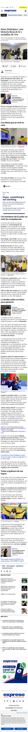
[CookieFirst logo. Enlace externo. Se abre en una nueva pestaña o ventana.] (1, 714)
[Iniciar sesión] (26, 11)
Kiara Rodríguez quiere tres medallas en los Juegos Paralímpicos (18, 552)
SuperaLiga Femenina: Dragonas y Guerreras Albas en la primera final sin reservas (8, 581)
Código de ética (14, 705)
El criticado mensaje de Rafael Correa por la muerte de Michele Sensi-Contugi (13, 633)
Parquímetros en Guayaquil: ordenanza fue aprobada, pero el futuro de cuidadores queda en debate (14, 641)
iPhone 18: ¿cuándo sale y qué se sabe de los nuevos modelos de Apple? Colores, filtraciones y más (14, 649)
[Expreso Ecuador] (14, 696)
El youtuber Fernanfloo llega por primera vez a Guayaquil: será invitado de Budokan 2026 (9, 603)
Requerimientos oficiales (14, 708)
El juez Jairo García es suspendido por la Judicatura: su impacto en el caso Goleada (12, 627)
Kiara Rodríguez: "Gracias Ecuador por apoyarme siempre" (18, 99)
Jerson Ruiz (8, 70)
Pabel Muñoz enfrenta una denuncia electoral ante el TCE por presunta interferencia (8, 588)
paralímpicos (19, 566)
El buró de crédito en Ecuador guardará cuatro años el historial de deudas (8, 610)
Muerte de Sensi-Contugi (15, 15)
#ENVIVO (3, 427)
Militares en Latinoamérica (8, 594)
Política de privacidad (22, 712)
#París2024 (22, 428)
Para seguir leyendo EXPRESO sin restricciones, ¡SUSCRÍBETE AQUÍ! (12, 560)
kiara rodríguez (11, 566)
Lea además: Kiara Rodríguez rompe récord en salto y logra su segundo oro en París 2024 (14, 457)
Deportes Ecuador (7, 568)
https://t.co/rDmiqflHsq (7, 430)
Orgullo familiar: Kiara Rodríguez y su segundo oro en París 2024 (19, 310)
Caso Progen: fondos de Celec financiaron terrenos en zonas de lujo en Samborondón (13, 621)
